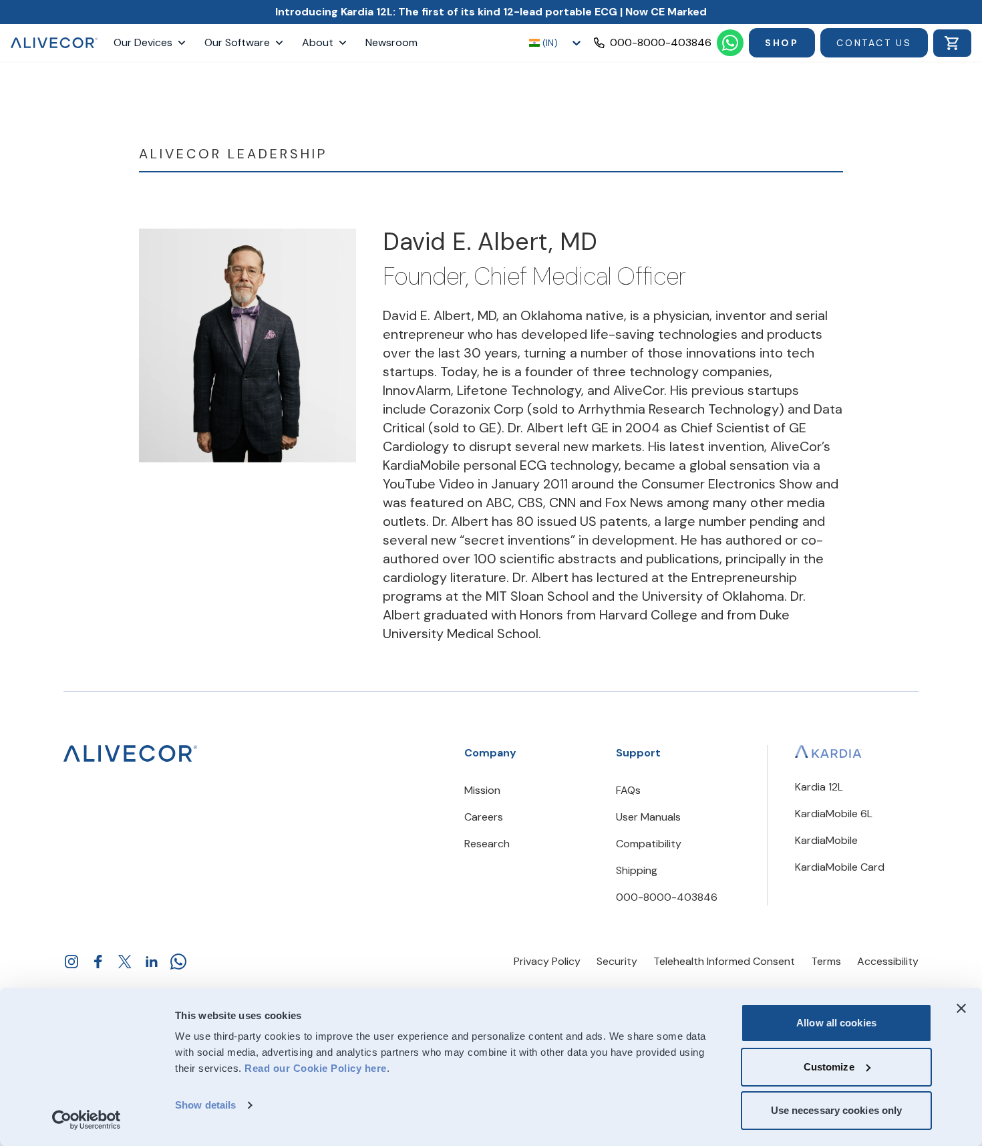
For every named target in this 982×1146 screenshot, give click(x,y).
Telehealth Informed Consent (724, 961)
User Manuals (648, 817)
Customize (829, 1066)
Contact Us (874, 43)
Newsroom (391, 42)
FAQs (628, 790)
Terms (826, 961)
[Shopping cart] (952, 43)
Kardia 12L (819, 787)
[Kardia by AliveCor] (828, 751)
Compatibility (648, 844)
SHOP (782, 43)
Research (487, 844)
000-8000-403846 (666, 897)
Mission (482, 790)
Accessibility (888, 961)
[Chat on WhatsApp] (730, 42)
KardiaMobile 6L (833, 814)
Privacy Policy (547, 961)
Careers (483, 817)
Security (617, 961)
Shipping (636, 870)
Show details (205, 1105)
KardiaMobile (826, 840)
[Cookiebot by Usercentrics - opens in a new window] (86, 1120)
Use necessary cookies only (837, 1110)
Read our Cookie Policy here (315, 1068)
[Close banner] (961, 1008)
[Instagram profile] (71, 962)
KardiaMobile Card (839, 867)
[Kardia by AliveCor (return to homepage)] (130, 753)
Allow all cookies (836, 1022)
